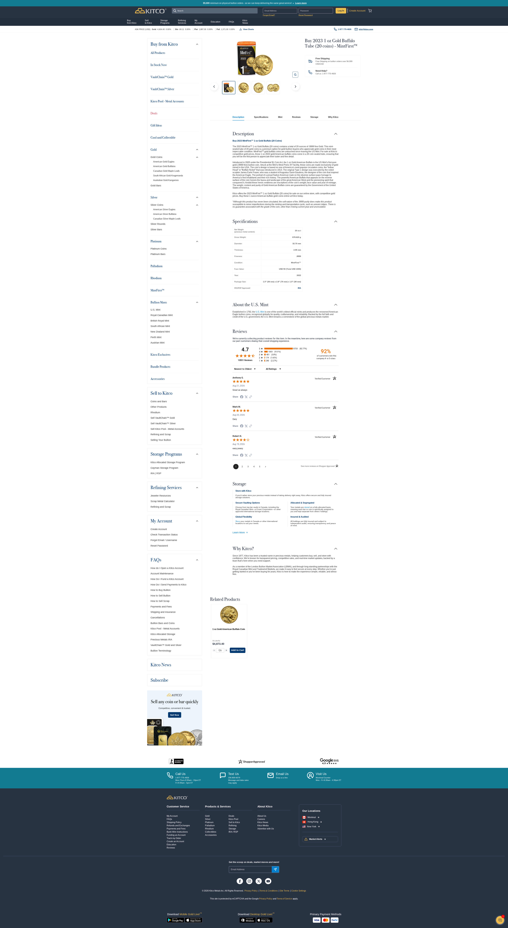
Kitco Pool (233, 819)
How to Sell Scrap (160, 601)
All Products (158, 53)
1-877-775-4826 (329, 74)
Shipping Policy (174, 822)
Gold (154, 149)
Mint (280, 117)
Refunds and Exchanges (178, 825)
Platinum (156, 241)
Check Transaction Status (164, 534)
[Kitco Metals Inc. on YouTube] (268, 881)
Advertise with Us (265, 829)
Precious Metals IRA (161, 639)
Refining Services (166, 487)
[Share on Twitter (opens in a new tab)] (246, 397)
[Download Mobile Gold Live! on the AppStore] (193, 920)
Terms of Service (284, 899)
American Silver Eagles (164, 209)
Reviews (296, 117)
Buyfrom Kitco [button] (131, 21)
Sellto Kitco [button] (148, 21)
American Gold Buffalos (164, 166)
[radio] (285, 348)
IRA (299, 288)
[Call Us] (170, 778)
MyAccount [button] (198, 21)
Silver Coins (157, 205)
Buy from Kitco (164, 44)
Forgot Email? (269, 15)
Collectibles (210, 832)
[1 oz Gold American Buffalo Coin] (229, 614)
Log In (341, 11)
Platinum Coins (159, 248)
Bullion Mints (159, 302)
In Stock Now (159, 65)
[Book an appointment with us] (310, 778)
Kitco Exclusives (160, 354)
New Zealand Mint (160, 331)
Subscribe (159, 680)
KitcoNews (245, 21)
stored (307, 507)
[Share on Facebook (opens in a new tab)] (241, 397)
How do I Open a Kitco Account (167, 568)
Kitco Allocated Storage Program (168, 462)
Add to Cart (237, 650)
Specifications (261, 117)
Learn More (239, 532)
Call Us (180, 774)
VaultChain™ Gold (162, 77)
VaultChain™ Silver (162, 89)
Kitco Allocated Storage (163, 634)
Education (171, 844)
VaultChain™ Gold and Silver (166, 645)
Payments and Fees (161, 606)
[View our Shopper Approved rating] (251, 761)
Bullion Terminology (161, 650)
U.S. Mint (155, 309)
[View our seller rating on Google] (329, 761)
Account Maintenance (162, 573)
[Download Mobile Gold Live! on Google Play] (175, 920)
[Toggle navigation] (197, 44)
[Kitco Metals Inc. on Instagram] (249, 881)
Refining (233, 825)
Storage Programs (166, 454)
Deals (154, 113)
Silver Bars (156, 229)
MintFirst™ (157, 290)
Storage (314, 117)
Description (238, 117)
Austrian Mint (157, 342)
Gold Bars (156, 185)
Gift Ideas (156, 125)
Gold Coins (156, 157)
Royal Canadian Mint (162, 315)
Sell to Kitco (161, 393)
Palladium (156, 266)
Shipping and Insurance (163, 612)
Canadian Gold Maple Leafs (166, 171)
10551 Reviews (248, 360)
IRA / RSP (233, 832)
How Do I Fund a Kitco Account (167, 579)
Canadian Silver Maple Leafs (166, 219)
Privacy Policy (251, 891)
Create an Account (175, 841)
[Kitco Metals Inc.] (177, 797)
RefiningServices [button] (182, 21)
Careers (261, 819)
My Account (161, 521)
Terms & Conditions (268, 891)
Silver (154, 197)
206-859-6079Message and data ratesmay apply (238, 780)
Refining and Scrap (161, 434)
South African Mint (160, 326)
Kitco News (161, 665)
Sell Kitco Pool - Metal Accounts (167, 429)
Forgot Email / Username (164, 540)
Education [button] (215, 22)
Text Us (233, 774)
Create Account (357, 10)
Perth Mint (156, 337)
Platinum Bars (158, 254)
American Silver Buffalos (164, 214)
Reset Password (306, 15)
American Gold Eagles (163, 162)
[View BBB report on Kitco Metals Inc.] (176, 761)
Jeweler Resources (161, 495)
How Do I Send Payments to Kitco (168, 584)
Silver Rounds (158, 224)
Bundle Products (160, 366)
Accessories (158, 379)
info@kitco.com (366, 29)
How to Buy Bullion (161, 590)
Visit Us (321, 774)
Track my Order (174, 838)
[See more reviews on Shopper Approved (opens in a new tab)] (250, 397)
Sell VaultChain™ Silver (163, 423)
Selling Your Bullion (161, 440)
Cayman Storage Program (164, 468)
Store (237, 521)
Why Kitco (333, 117)
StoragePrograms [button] (164, 21)
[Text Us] (222, 778)
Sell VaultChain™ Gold (163, 418)
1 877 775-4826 (344, 29)
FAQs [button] (231, 22)
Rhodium (156, 278)
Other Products (159, 407)
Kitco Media (263, 825)
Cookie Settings (298, 891)
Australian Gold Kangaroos (166, 180)
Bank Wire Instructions (177, 832)
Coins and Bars (159, 401)
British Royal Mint (160, 320)
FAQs (156, 560)
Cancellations (158, 617)
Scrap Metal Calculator (163, 501)
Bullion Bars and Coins (163, 623)
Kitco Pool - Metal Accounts (167, 101)
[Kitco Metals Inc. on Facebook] (240, 881)
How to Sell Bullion (160, 595)
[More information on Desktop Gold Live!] (247, 920)
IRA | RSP (156, 473)
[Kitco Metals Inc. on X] (259, 881)
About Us (261, 816)
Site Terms (284, 891)
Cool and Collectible (163, 137)
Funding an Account (176, 835)
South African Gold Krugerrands (168, 175)
